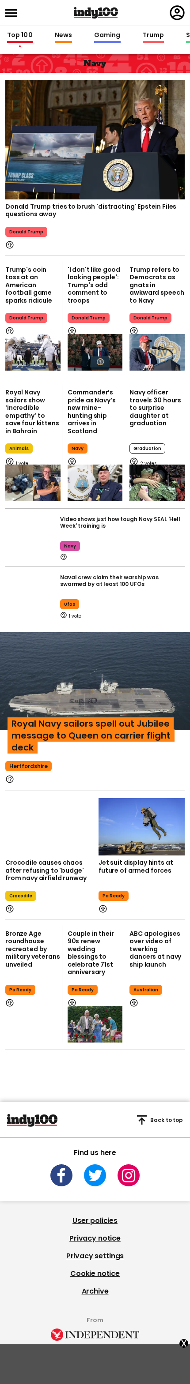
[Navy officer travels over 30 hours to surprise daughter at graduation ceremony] (157, 483)
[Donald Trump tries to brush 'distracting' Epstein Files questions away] (95, 138)
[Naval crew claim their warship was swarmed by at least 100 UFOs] (31, 596)
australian (145, 989)
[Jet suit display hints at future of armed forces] (142, 826)
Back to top (166, 1120)
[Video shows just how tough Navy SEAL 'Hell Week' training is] (31, 537)
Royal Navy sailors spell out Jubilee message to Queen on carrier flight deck (91, 735)
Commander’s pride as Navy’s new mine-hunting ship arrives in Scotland (92, 411)
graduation (147, 448)
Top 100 (20, 35)
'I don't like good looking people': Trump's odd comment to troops (94, 285)
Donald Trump (26, 318)
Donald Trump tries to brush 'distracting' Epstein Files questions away (90, 210)
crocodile (20, 896)
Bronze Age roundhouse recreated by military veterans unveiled (32, 949)
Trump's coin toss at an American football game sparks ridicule (28, 285)
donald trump (26, 232)
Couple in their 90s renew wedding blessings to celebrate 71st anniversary (91, 953)
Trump (153, 35)
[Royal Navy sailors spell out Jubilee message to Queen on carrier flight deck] (95, 698)
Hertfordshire (28, 766)
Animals (19, 448)
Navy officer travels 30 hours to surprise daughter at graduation (155, 408)
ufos (69, 604)
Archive (95, 1291)
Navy (78, 448)
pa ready (114, 896)
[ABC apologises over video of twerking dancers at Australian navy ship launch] (157, 1024)
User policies (95, 1220)
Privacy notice (95, 1238)
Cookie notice (95, 1273)
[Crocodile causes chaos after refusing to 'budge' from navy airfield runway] (48, 826)
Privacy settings (95, 1256)
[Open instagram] (129, 1175)
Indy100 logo (96, 13)
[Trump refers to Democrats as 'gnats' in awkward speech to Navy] (157, 352)
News (63, 35)
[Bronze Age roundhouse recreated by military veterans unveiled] (33, 1024)
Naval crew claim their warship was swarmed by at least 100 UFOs (109, 581)
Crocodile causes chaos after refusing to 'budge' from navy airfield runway (46, 870)
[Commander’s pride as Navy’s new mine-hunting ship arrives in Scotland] (95, 483)
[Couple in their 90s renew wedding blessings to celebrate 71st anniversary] (95, 1024)
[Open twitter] (95, 1175)
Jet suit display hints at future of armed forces (136, 866)
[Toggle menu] (13, 13)
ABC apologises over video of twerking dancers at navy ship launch (155, 949)
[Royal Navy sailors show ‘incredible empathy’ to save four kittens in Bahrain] (33, 483)
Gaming (107, 35)
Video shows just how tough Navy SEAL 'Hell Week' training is (120, 522)
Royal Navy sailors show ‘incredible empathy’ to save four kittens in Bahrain (32, 411)
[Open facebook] (61, 1175)
